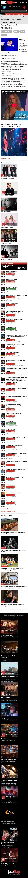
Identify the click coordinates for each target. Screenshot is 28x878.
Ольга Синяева (11, 58)
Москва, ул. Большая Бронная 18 (9, 762)
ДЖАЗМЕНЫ (21, 14)
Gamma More (9, 480)
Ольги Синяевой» (9, 75)
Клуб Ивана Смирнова (11, 401)
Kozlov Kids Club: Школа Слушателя (16, 295)
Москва (15, 2)
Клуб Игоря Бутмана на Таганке (23, 45)
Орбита (8, 349)
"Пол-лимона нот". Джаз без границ (16, 388)
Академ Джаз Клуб (6, 801)
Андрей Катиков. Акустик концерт (15, 469)
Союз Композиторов (7, 209)
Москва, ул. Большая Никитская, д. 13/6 (6, 659)
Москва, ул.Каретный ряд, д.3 (9, 719)
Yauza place (9, 472)
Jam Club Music (10, 275)
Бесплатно (12, 22)
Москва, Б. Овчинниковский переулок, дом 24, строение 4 (9, 699)
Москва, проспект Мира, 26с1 (9, 802)
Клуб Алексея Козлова (8, 193)
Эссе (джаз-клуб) (10, 316)
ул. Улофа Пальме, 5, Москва (8, 823)
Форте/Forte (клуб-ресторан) (9, 759)
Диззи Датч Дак (10, 429)
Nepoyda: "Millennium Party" (14, 493)
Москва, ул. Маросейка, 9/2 (8, 865)
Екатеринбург (22, 16)
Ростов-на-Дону (5, 19)
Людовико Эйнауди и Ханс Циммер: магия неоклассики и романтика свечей (16, 336)
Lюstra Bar (8, 466)
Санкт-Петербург (22, 2)
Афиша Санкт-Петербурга (8, 511)
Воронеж (19, 19)
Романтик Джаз (10, 485)
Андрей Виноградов (12, 303)
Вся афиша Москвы (6, 508)
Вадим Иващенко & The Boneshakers (16, 453)
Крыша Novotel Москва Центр (13, 385)
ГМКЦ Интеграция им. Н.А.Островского (15, 341)
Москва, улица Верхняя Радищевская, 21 (7, 846)
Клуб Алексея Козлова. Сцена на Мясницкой (14, 299)
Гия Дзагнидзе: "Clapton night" (14, 445)
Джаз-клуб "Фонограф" (7, 821)
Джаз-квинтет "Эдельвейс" (13, 413)
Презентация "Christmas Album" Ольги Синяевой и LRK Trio (12, 125)
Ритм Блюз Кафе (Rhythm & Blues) (14, 365)
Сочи (13, 19)
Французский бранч (11, 271)
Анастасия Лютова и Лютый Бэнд (15, 437)
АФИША (2, 14)
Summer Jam (9, 421)
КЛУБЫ (15, 14)
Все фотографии (5, 158)
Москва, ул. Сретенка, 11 (8, 740)
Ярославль (4, 22)
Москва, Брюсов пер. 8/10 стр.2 (9, 636)
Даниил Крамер (10, 501)
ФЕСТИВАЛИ (9, 14)
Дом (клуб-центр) (5, 697)
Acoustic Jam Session (12, 327)
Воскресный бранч (11, 279)
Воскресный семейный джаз (14, 319)
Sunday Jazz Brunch (11, 287)
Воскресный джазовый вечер (14, 477)
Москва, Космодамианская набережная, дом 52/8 (8, 680)
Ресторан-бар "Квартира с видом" (8, 177)
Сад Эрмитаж (5, 718)
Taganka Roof (9, 411)
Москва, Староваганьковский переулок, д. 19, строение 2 (9, 784)
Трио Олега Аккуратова (12, 352)
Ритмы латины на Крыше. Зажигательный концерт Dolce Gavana (15, 406)
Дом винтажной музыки (12, 392)
